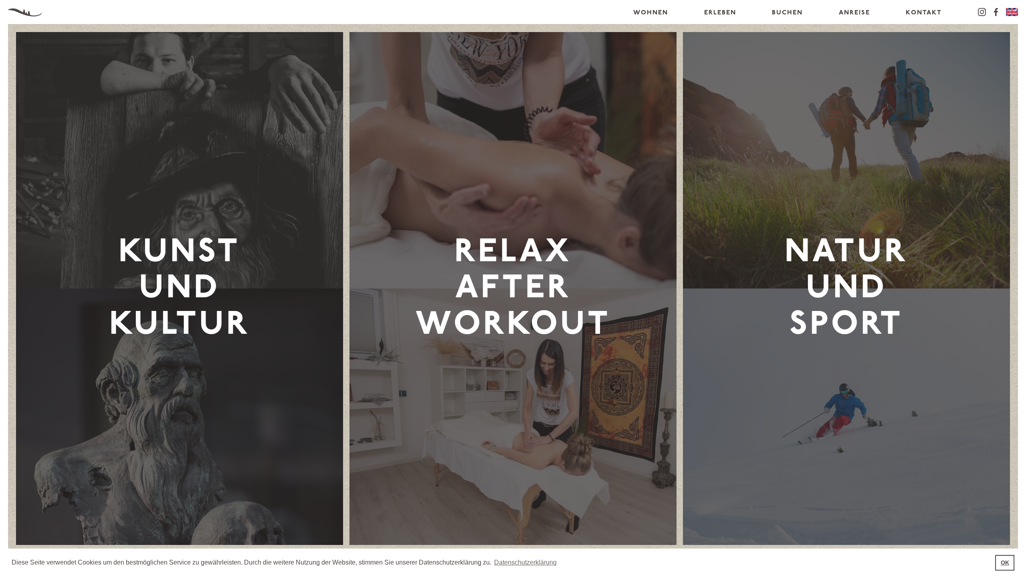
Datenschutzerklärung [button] (525, 562)
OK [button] (1005, 562)
